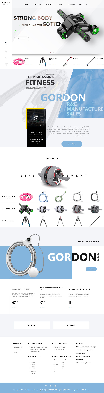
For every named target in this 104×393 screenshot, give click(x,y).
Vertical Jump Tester (83, 363)
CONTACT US (83, 4)
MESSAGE (71, 325)
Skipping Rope (81, 353)
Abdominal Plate (35, 352)
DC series (32, 373)
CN (4, 4)
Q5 (54, 362)
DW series (33, 371)
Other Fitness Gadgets (84, 356)
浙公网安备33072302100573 (49, 390)
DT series (32, 369)
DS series (32, 367)
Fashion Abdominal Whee (37, 349)
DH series (32, 360)
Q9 (63, 367)
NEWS (60, 4)
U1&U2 (55, 360)
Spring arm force (59, 349)
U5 (62, 369)
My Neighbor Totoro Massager (86, 346)
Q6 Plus (56, 364)
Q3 (63, 364)
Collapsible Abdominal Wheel (38, 347)
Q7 (54, 367)
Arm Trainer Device (8, 221)
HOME (26, 4)
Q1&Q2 (64, 360)
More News (91, 269)
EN (8, 4)
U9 (54, 371)
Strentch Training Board (84, 350)
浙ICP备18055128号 (64, 390)
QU (54, 369)
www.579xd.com (84, 390)
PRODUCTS (37, 4)
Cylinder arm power (59, 347)
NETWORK (49, 4)
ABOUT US (72, 4)
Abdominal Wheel (9, 208)
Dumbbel (80, 359)
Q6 (63, 362)
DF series (32, 362)
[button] (50, 52)
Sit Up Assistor (81, 343)
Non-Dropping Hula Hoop (8, 197)
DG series (32, 364)
